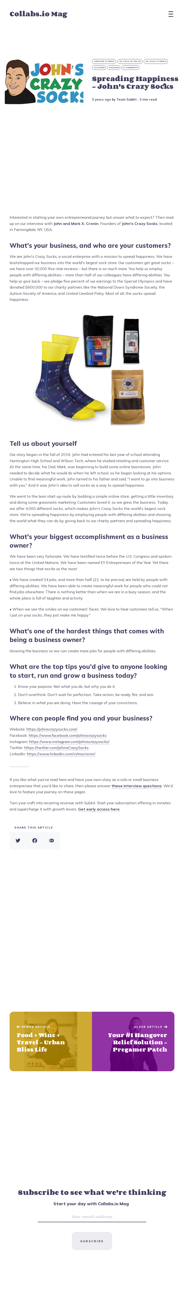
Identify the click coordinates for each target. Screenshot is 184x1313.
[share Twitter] (18, 840)
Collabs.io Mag (38, 14)
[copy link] (51, 840)
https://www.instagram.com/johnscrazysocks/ (69, 741)
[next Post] (51, 1041)
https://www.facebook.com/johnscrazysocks (68, 735)
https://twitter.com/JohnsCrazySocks (56, 747)
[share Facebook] (34, 840)
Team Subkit (126, 99)
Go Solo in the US (130, 61)
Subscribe (92, 1241)
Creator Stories (104, 61)
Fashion (114, 68)
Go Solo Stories (156, 61)
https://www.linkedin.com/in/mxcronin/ (61, 753)
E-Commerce (130, 68)
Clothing (99, 68)
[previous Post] (133, 1041)
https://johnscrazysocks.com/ (51, 729)
